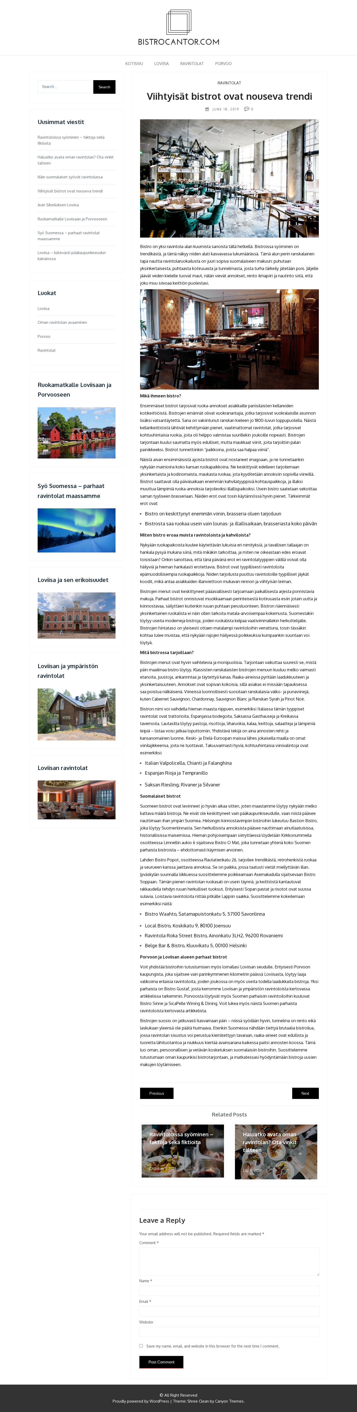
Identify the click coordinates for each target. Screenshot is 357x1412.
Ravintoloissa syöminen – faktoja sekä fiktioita (71, 140)
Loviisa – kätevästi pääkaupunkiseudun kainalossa (72, 255)
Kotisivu (134, 63)
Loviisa (161, 63)
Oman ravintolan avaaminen (62, 322)
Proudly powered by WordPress (141, 1401)
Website (146, 1322)
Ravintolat (192, 63)
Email (145, 1301)
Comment (147, 1242)
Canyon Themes (229, 1401)
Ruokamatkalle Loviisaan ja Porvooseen (72, 218)
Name (145, 1281)
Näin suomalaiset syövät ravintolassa (70, 176)
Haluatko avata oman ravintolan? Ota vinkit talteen (76, 160)
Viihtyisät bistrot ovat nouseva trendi (70, 191)
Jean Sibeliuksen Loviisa (58, 204)
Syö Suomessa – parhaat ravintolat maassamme (69, 235)
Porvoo (223, 63)
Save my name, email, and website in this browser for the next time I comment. (212, 1346)
